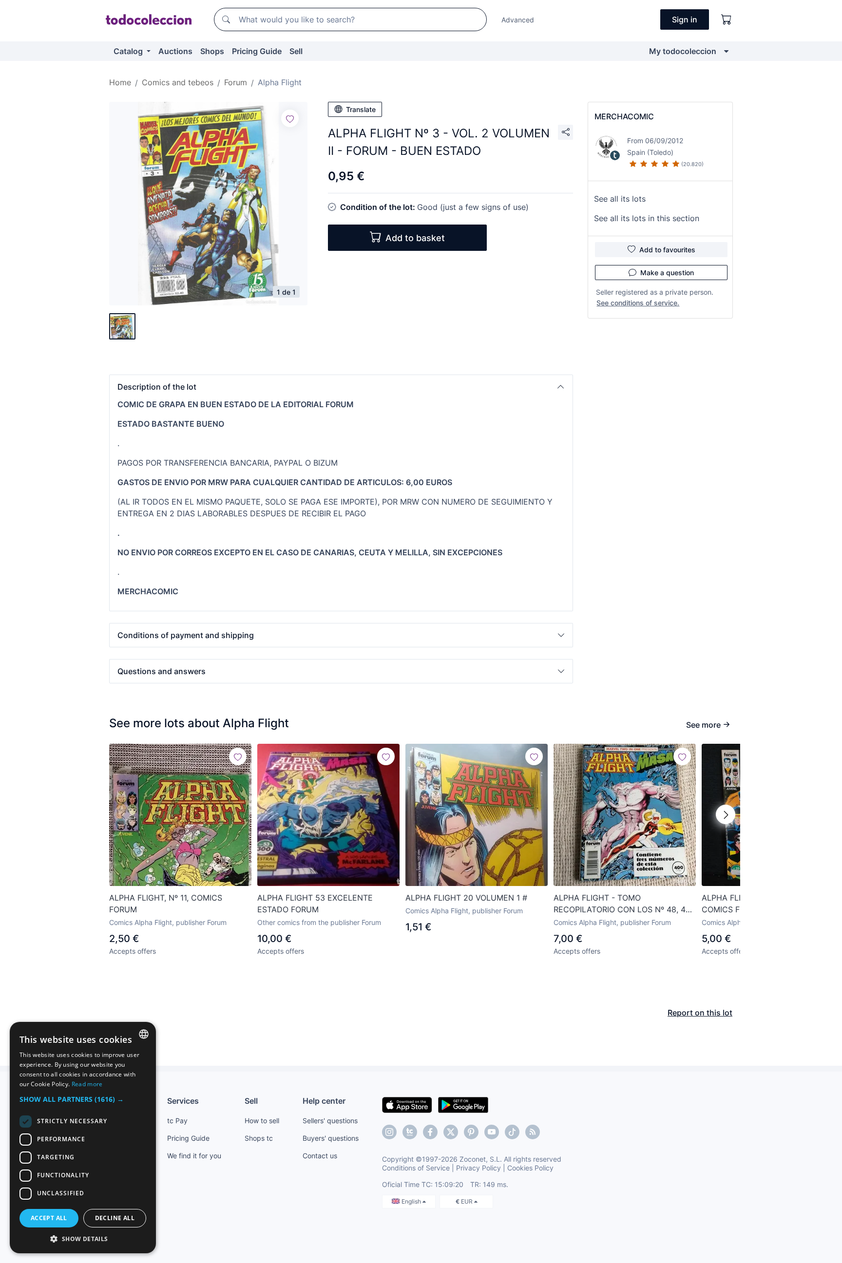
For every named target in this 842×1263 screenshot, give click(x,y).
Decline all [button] (114, 1218)
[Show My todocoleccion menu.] (726, 51)
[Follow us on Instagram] (389, 1132)
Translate (361, 109)
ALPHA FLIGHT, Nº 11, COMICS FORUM (165, 903)
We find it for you (194, 1155)
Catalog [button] (129, 51)
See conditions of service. (637, 303)
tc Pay (177, 1120)
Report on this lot (700, 1013)
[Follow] (290, 118)
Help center (324, 1101)
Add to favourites (667, 249)
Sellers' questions (330, 1120)
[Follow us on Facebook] (430, 1132)
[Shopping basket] (726, 19)
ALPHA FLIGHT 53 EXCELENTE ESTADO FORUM (315, 903)
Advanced (517, 20)
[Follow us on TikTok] (512, 1132)
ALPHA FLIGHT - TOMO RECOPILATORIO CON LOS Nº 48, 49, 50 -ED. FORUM (623, 904)
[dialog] (83, 1137)
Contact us (320, 1155)
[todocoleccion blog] (532, 1132)
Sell (296, 51)
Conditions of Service (416, 1168)
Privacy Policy (478, 1168)
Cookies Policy (530, 1168)
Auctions (175, 51)
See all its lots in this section (646, 218)
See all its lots (620, 199)
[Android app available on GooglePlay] (463, 1104)
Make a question (667, 272)
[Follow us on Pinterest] (471, 1132)
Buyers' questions (331, 1138)
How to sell (262, 1120)
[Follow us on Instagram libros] (409, 1132)
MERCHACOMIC (624, 116)
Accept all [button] (49, 1218)
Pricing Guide (257, 51)
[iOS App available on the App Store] (407, 1104)
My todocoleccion (682, 51)
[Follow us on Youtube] (491, 1132)
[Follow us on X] (450, 1132)
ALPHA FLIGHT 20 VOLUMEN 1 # (466, 898)
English (412, 1201)
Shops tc (259, 1138)
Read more (87, 1084)
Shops (212, 51)
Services (183, 1101)
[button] (341, 387)
